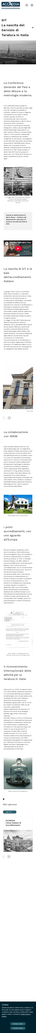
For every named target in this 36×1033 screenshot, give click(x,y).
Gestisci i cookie (18, 1024)
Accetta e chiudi (18, 1028)
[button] (4, 418)
